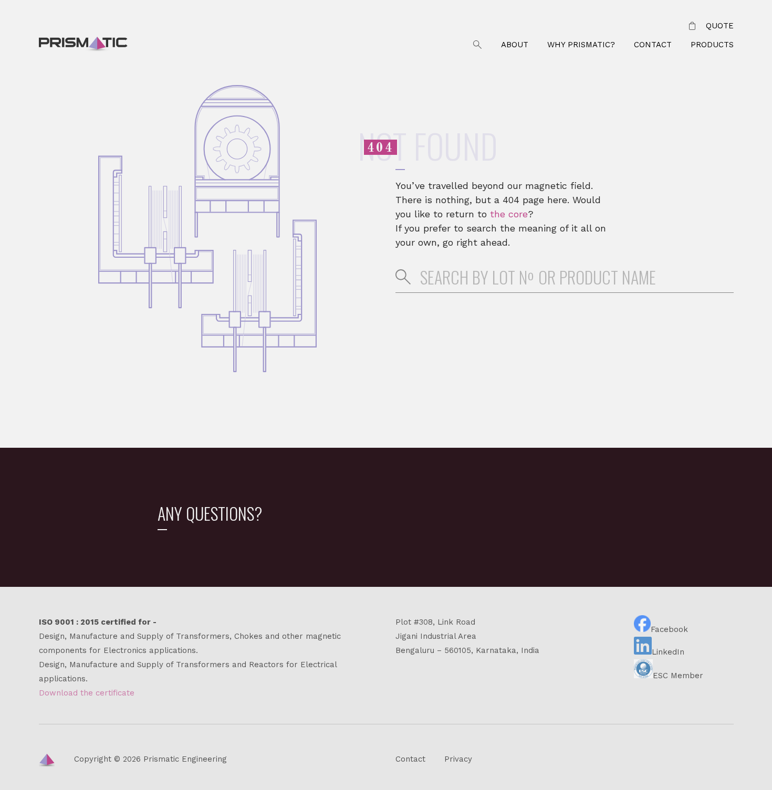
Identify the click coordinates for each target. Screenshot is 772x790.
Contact (653, 44)
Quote (720, 25)
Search (477, 45)
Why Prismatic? (581, 44)
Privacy (458, 759)
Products (712, 44)
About (514, 44)
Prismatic (83, 45)
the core (509, 213)
